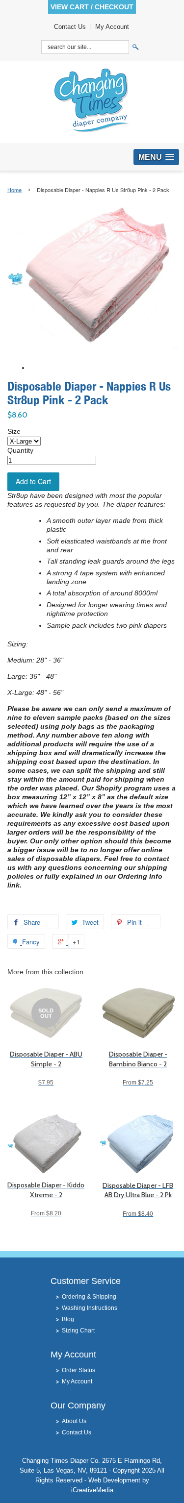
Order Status (78, 1370)
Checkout (114, 7)
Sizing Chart (78, 1330)
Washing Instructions (89, 1308)
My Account (112, 26)
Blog (68, 1319)
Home (14, 190)
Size (14, 431)
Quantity (20, 450)
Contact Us (70, 26)
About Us (74, 1421)
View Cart (70, 7)
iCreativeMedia (92, 1490)
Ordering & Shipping (89, 1296)
